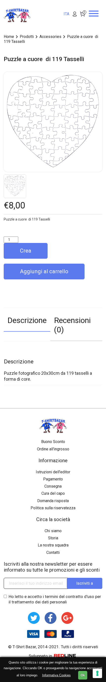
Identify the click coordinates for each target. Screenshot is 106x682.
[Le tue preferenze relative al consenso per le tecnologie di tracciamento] (97, 673)
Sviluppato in (41, 655)
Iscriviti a (84, 583)
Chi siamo (53, 531)
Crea (25, 251)
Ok (83, 675)
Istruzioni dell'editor (53, 472)
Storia (53, 538)
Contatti (53, 552)
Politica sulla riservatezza (53, 508)
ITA (66, 14)
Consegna (53, 486)
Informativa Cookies (56, 675)
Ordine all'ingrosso (53, 449)
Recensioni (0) (72, 325)
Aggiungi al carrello (44, 271)
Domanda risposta (53, 500)
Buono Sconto (53, 441)
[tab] (27, 324)
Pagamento (53, 479)
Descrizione (27, 320)
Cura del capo (53, 493)
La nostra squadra (53, 545)
